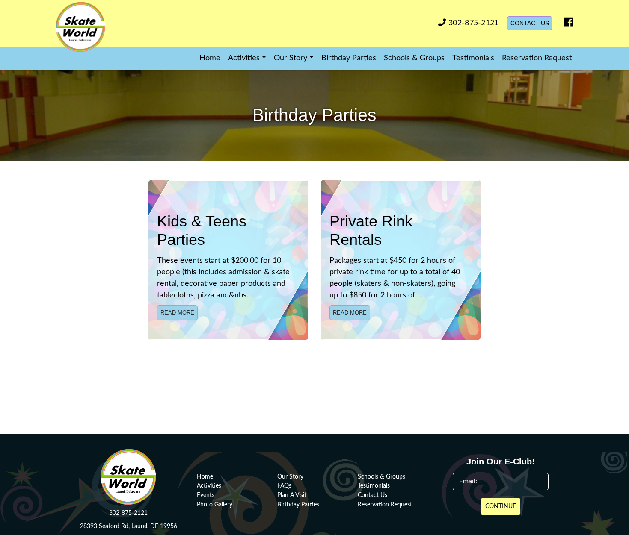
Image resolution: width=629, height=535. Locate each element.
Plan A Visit (291, 495)
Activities (209, 485)
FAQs (284, 485)
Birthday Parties (348, 58)
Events (205, 495)
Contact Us (529, 23)
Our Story (290, 476)
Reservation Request (537, 58)
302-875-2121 (472, 23)
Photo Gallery (214, 504)
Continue (500, 506)
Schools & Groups (414, 58)
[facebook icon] (566, 24)
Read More (177, 312)
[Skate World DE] (102, 27)
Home (209, 58)
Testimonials (473, 58)
